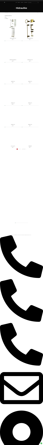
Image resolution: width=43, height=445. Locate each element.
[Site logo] (5, 2)
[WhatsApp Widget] (41, 443)
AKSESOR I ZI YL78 (30, 81)
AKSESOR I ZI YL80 (13, 124)
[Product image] (13, 136)
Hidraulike (13, 60)
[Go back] (15, 8)
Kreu (5, 18)
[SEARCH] (38, 2)
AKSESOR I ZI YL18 (13, 81)
